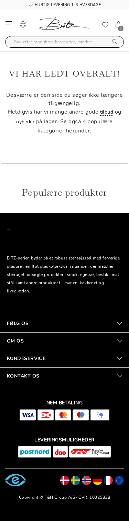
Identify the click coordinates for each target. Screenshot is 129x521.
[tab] (64, 323)
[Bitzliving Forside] (65, 25)
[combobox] (64, 42)
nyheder (25, 121)
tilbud (107, 112)
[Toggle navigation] (8, 24)
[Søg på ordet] (114, 42)
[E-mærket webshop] (15, 480)
